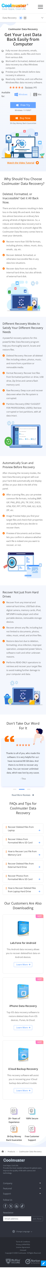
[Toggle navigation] (40, 6)
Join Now (37, 1230)
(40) (31, 87)
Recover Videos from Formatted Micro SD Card (20, 852)
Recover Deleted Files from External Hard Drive (21, 877)
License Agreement (23, 1259)
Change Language (23, 1243)
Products (11, 1163)
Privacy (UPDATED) (23, 1256)
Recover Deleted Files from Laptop (21, 840)
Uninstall (23, 1262)
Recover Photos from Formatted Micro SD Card (20, 889)
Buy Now (25, 118)
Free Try (25, 105)
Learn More (22, 976)
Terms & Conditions (23, 1253)
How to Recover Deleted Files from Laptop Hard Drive (22, 901)
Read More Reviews (21, 806)
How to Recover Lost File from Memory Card (22, 865)
